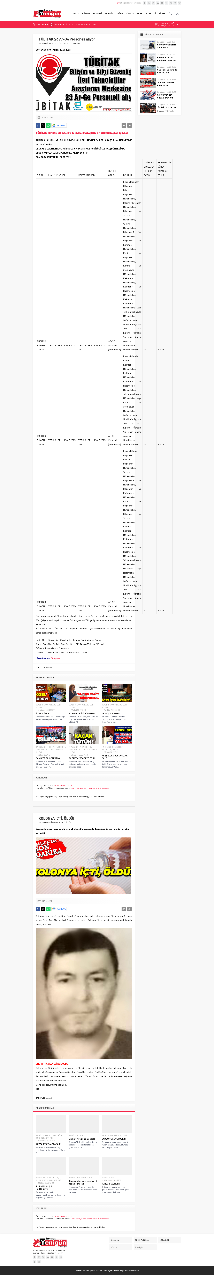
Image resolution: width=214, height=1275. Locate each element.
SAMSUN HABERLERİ (52, 705)
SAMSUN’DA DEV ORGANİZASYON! (165, 96)
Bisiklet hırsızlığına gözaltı (82, 1138)
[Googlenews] (179, 3)
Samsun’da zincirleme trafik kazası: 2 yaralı (83, 1182)
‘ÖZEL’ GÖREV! (43, 713)
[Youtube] (162, 3)
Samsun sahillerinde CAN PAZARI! (70, 24)
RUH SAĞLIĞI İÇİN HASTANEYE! (44, 1187)
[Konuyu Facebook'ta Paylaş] (38, 125)
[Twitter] (149, 3)
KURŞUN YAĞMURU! (111, 1183)
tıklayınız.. (56, 658)
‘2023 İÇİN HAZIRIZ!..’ (112, 713)
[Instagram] (153, 3)
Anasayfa (42, 43)
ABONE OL (61, 125)
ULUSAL (39, 707)
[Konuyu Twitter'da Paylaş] (43, 125)
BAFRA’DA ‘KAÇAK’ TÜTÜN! (82, 758)
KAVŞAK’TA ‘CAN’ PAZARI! (48, 1144)
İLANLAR (50, 43)
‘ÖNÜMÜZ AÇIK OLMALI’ (168, 107)
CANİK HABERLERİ (43, 747)
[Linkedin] (157, 3)
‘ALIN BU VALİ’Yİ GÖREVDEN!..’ (83, 713)
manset (49, 667)
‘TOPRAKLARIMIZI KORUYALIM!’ (165, 83)
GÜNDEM (39, 705)
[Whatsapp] (171, 3)
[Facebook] (144, 3)
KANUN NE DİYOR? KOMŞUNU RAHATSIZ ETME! (167, 60)
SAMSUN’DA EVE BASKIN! (114, 1138)
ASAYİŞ (72, 747)
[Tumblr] (175, 3)
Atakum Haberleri (50, 1135)
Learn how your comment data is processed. (89, 788)
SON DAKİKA (92, 749)
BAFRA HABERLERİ (83, 747)
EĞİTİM (54, 747)
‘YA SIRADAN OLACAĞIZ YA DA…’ (115, 757)
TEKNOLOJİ (58, 749)
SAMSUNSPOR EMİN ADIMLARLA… (166, 46)
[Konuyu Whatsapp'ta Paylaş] (48, 125)
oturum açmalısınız (63, 785)
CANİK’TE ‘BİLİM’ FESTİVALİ (49, 758)
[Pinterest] (166, 3)
